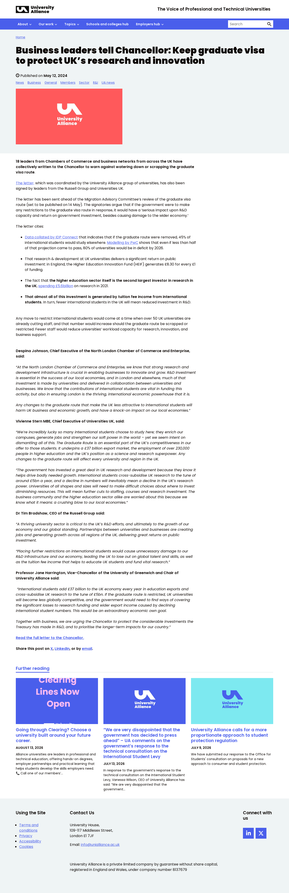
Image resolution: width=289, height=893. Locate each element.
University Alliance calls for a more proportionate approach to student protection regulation (229, 735)
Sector (84, 82)
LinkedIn (62, 648)
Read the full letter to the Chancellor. (50, 637)
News (20, 82)
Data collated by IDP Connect (51, 237)
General (50, 82)
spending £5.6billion (55, 285)
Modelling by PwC (122, 242)
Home (20, 37)
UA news (108, 82)
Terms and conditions (28, 827)
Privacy (25, 835)
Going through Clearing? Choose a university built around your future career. (53, 735)
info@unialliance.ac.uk (100, 844)
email (87, 648)
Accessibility (30, 841)
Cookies (26, 846)
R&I (95, 82)
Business (34, 82)
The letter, (25, 183)
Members (68, 82)
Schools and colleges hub (107, 24)
